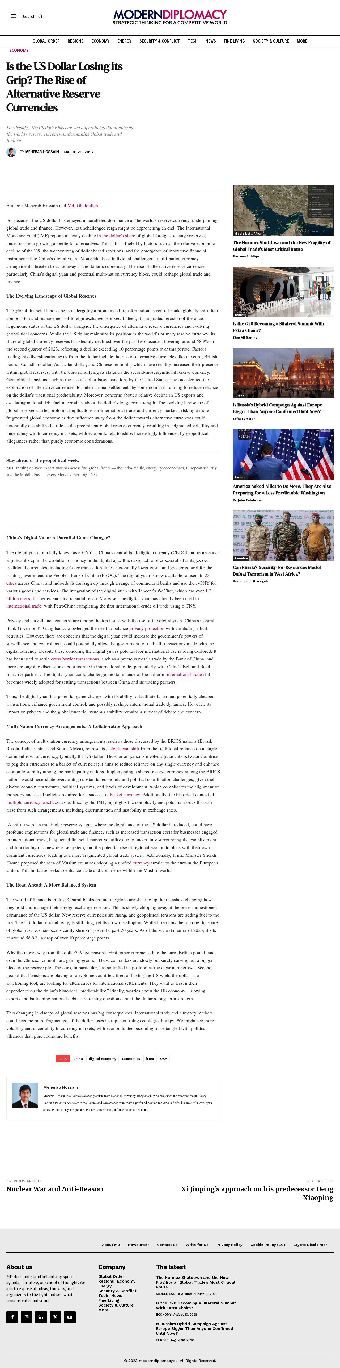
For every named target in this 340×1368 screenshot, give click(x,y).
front (150, 1058)
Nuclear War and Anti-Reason (54, 1189)
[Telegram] (72, 167)
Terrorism (241, 558)
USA (163, 1058)
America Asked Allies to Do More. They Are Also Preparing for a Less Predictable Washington (282, 489)
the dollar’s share (118, 235)
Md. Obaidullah (82, 205)
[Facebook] (11, 167)
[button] (33, 16)
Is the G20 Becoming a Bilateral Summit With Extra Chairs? (196, 1305)
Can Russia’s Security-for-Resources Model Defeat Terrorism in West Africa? (277, 570)
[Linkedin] (48, 167)
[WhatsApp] (36, 167)
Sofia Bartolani (245, 419)
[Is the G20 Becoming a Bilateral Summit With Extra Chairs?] (283, 292)
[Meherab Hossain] (12, 152)
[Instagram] (26, 1317)
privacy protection (146, 628)
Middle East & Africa (248, 233)
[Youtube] (70, 1317)
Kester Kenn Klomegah (250, 581)
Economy (19, 50)
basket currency (125, 794)
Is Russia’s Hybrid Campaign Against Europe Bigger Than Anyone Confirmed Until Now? (277, 408)
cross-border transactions (75, 658)
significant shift (124, 748)
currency (141, 862)
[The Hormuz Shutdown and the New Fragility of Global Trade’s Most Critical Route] (283, 210)
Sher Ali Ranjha (245, 337)
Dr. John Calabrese (247, 500)
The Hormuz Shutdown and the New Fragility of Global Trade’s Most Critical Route (281, 245)
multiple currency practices (32, 802)
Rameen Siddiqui (246, 256)
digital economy (102, 1058)
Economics (131, 1058)
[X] (24, 167)
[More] (85, 167)
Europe (239, 396)
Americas (241, 477)
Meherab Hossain (42, 152)
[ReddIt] (60, 167)
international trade (23, 605)
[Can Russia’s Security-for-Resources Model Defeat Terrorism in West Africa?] (283, 535)
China (78, 1058)
